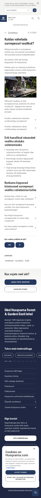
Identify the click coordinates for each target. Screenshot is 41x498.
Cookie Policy (10, 468)
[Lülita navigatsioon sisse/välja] (38, 18)
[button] (20, 87)
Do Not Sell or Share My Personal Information (20, 478)
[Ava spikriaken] (35, 492)
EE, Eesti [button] (10, 19)
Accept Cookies (20, 472)
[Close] (34, 449)
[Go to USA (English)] (34, 10)
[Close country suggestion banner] (38, 3)
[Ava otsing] (33, 18)
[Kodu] (3, 18)
